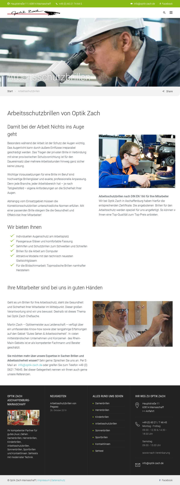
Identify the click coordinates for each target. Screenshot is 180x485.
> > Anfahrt (148, 411)
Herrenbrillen (102, 410)
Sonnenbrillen (102, 430)
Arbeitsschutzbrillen (106, 423)
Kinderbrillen (102, 416)
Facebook (167, 3)
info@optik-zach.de (144, 3)
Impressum (43, 480)
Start (10, 91)
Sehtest (99, 450)
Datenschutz (58, 480)
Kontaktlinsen (102, 444)
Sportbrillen (101, 437)
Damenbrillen (102, 403)
